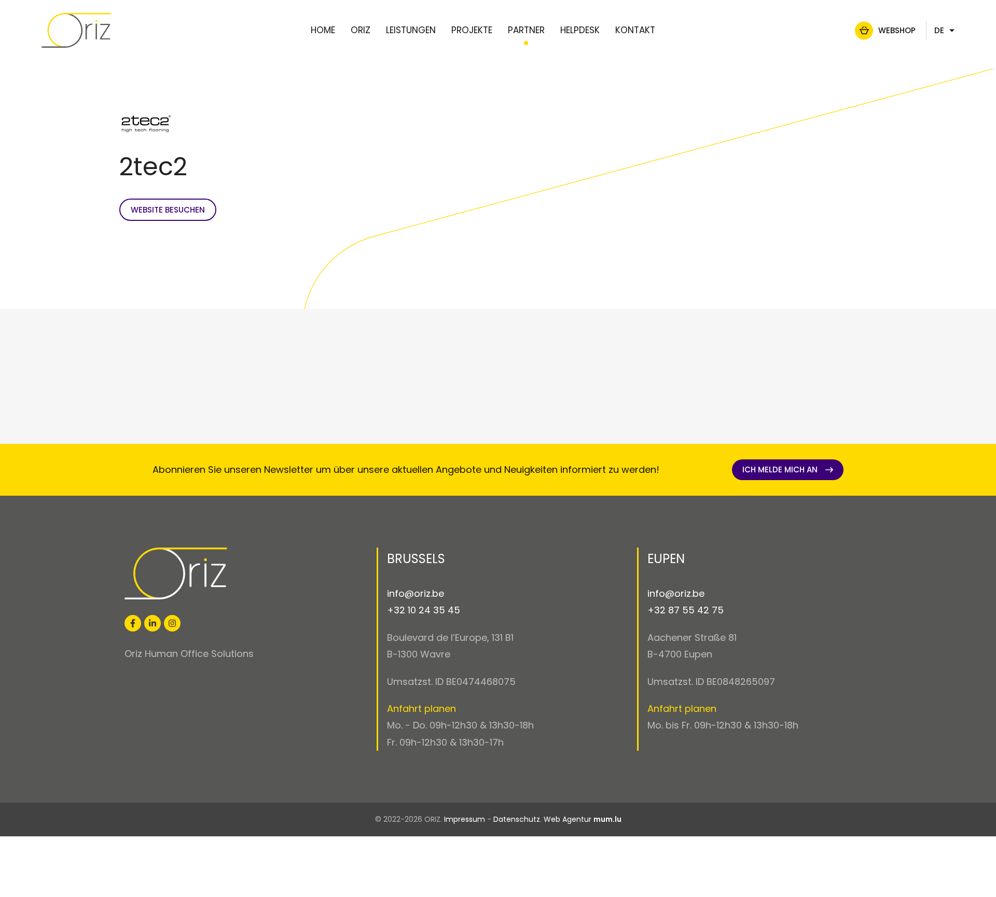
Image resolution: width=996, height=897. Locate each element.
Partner (526, 30)
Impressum (464, 819)
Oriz (360, 30)
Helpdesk (580, 30)
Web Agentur (567, 819)
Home (323, 30)
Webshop (897, 30)
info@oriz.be (415, 593)
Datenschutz (516, 819)
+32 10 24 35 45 (423, 610)
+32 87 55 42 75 (685, 610)
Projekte (471, 30)
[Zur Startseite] (76, 30)
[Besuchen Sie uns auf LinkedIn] (152, 623)
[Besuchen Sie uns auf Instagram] (172, 623)
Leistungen (411, 30)
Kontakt (635, 30)
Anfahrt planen (421, 708)
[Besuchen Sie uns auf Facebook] (133, 623)
